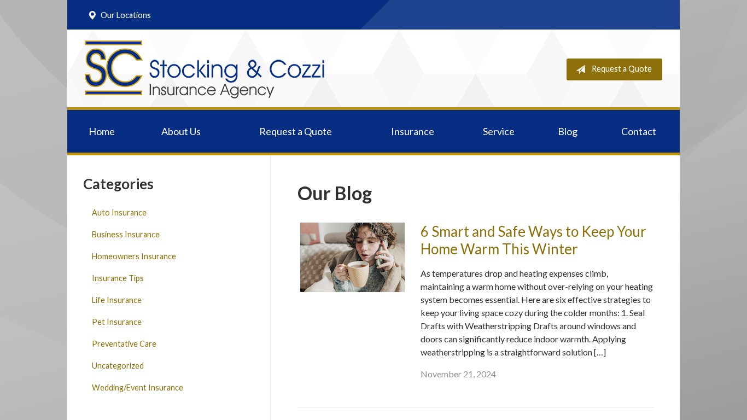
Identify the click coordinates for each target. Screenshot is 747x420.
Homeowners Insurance (134, 256)
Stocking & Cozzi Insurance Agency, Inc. (204, 69)
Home (102, 131)
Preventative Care (124, 343)
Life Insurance (117, 300)
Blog (567, 131)
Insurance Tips (118, 278)
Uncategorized (118, 365)
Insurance (412, 131)
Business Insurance (126, 234)
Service (499, 131)
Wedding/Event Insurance (137, 387)
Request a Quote (622, 68)
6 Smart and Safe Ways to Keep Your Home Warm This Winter (533, 240)
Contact (638, 131)
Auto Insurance (119, 212)
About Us (181, 131)
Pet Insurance (117, 321)
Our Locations (126, 15)
